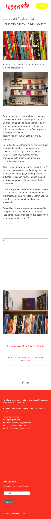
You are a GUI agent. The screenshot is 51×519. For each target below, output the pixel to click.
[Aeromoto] (17, 6)
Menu (42, 6)
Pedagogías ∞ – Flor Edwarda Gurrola (25, 346)
